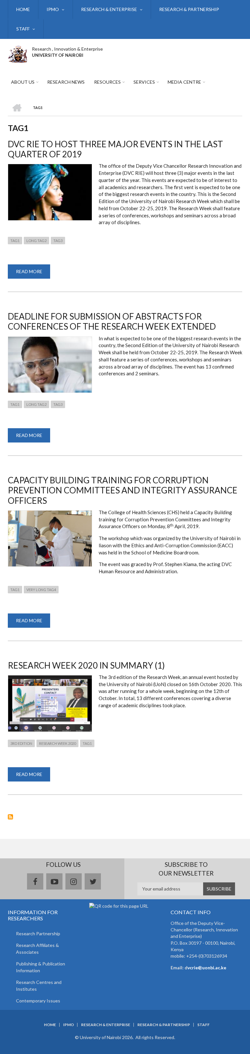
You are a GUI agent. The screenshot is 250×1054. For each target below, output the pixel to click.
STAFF (23, 28)
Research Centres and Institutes (39, 985)
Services (144, 82)
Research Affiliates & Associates (37, 948)
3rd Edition (21, 743)
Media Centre (184, 82)
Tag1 (15, 240)
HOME (23, 9)
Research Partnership (38, 933)
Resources (107, 82)
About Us (23, 82)
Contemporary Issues (38, 1000)
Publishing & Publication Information (40, 967)
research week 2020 (57, 743)
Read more (33, 274)
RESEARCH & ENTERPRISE (109, 9)
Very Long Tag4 (41, 590)
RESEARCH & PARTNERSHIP (189, 9)
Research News (66, 82)
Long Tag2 (36, 240)
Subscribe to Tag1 (10, 816)
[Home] (17, 53)
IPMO (53, 9)
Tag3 (57, 240)
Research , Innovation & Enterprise (67, 49)
